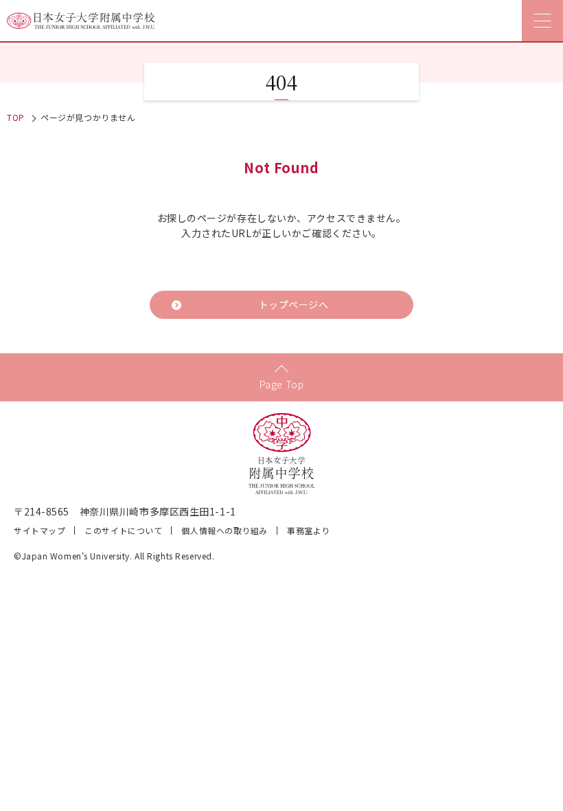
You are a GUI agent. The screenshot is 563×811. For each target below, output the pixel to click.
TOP (16, 117)
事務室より (308, 530)
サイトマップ (39, 530)
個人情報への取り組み (224, 530)
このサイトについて (123, 530)
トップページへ (294, 304)
